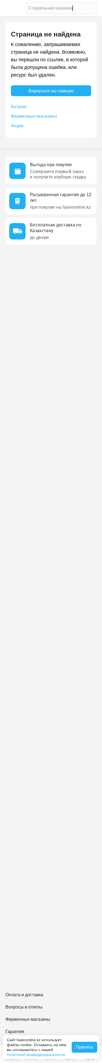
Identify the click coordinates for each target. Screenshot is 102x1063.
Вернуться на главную (51, 91)
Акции (17, 125)
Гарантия (14, 1031)
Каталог (19, 106)
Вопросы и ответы (23, 1007)
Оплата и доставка (24, 994)
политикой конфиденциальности (36, 1054)
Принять (84, 1047)
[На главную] (14, 8)
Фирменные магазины (34, 116)
